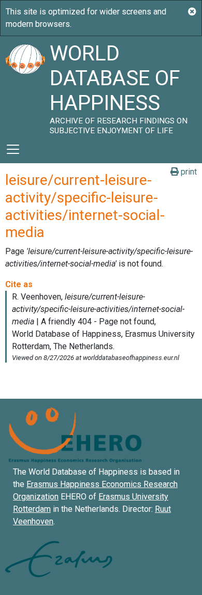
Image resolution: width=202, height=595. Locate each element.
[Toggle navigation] (13, 149)
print (188, 172)
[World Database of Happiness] (25, 85)
